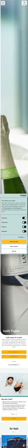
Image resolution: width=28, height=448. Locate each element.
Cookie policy (17, 208)
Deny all (14, 251)
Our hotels (13, 356)
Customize (21, 237)
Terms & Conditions (13, 352)
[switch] (24, 222)
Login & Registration (13, 364)
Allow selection (14, 246)
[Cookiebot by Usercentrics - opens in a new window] (20, 196)
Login (13, 418)
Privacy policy (7, 208)
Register (13, 414)
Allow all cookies (14, 241)
